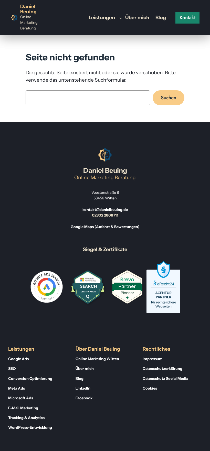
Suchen (168, 97)
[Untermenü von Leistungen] (120, 17)
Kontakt (187, 17)
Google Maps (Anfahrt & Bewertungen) (105, 226)
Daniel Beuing (28, 8)
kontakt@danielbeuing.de (105, 209)
